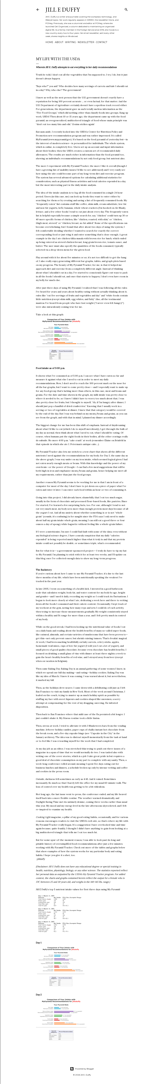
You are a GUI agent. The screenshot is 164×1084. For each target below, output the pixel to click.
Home (49, 42)
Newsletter (86, 42)
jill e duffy (62, 9)
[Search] (126, 9)
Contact (101, 42)
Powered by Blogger (84, 1069)
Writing (70, 42)
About (59, 42)
